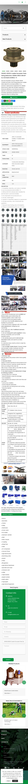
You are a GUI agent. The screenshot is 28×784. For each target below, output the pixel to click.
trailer (3, 572)
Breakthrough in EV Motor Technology (11, 720)
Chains (4, 523)
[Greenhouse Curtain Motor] (14, 677)
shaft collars (5, 579)
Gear (3, 537)
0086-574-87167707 (13, 608)
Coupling (4, 542)
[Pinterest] (18, 767)
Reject (8, 781)
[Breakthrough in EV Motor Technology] (14, 710)
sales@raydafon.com (13, 614)
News (2, 738)
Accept (15, 781)
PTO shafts (5, 532)
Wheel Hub (5, 544)
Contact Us (4, 742)
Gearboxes (5, 528)
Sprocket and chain (7, 568)
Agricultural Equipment (8, 584)
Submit (8, 659)
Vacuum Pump (6, 551)
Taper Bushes (5, 575)
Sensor (4, 558)
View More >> (7, 693)
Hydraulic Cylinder (7, 535)
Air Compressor (6, 549)
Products (10, 22)
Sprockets (4, 521)
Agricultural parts (6, 553)
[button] (4, 682)
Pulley (3, 525)
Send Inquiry (15, 97)
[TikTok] (23, 767)
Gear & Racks (5, 539)
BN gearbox (5, 563)
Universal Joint (6, 570)
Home (4, 22)
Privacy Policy (14, 778)
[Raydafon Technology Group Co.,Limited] (2, 2)
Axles (3, 546)
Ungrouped (5, 582)
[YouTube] (13, 767)
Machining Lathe (6, 556)
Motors (4, 518)
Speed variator (6, 577)
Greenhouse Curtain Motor (11, 690)
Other (14, 22)
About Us (4, 731)
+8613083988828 (8, 757)
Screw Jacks (5, 530)
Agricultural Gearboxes (8, 565)
